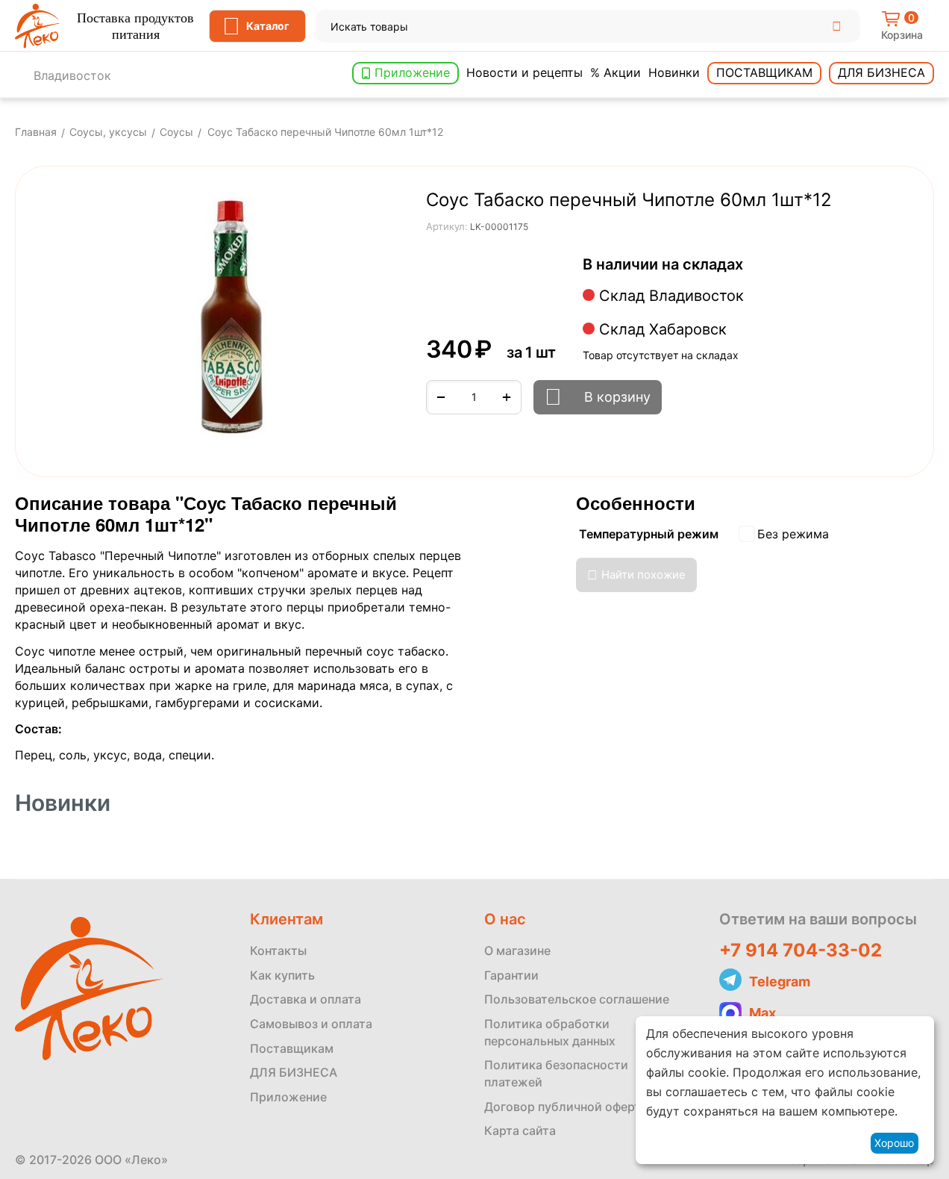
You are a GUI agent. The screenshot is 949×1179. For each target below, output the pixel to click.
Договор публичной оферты (567, 1106)
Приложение (412, 72)
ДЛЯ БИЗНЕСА (293, 1072)
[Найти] (836, 26)
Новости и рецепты (524, 72)
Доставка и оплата (305, 999)
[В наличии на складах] (751, 265)
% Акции (615, 72)
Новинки (674, 72)
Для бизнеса (881, 72)
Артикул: (447, 226)
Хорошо (894, 1142)
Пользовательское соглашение (576, 999)
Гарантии (511, 975)
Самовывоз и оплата (311, 1023)
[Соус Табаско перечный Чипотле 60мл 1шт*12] (232, 317)
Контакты (278, 950)
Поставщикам (764, 72)
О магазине (517, 950)
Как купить (282, 975)
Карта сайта (520, 1130)
